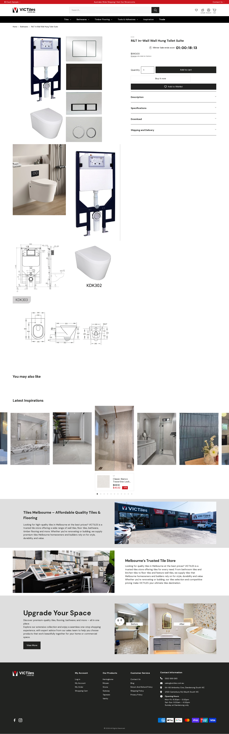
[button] (114, 10)
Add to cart (186, 69)
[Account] (208, 10)
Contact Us (218, 2)
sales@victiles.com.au (174, 683)
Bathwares (24, 27)
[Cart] (214, 10)
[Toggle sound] (129, 466)
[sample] (203, 10)
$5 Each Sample (11, 2)
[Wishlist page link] (196, 10)
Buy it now (160, 78)
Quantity (135, 69)
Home (15, 27)
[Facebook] (14, 720)
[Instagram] (20, 720)
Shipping (133, 56)
